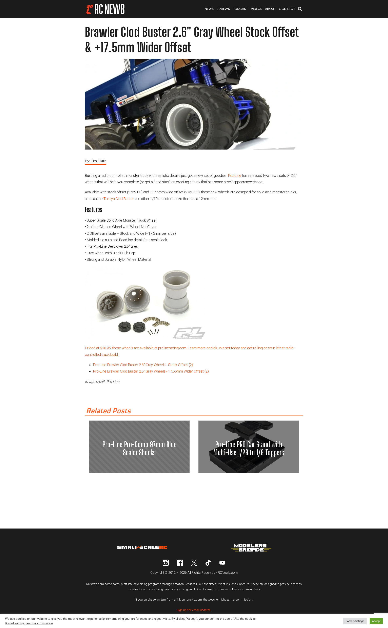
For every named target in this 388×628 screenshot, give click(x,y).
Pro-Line (234, 175)
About (270, 8)
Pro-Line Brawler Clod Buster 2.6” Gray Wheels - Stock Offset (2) (143, 365)
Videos (256, 8)
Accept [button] (376, 621)
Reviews (223, 8)
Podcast (240, 8)
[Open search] (300, 9)
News (209, 8)
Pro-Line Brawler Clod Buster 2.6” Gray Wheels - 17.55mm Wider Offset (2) (151, 371)
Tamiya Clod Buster (118, 199)
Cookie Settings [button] (355, 621)
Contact (287, 8)
